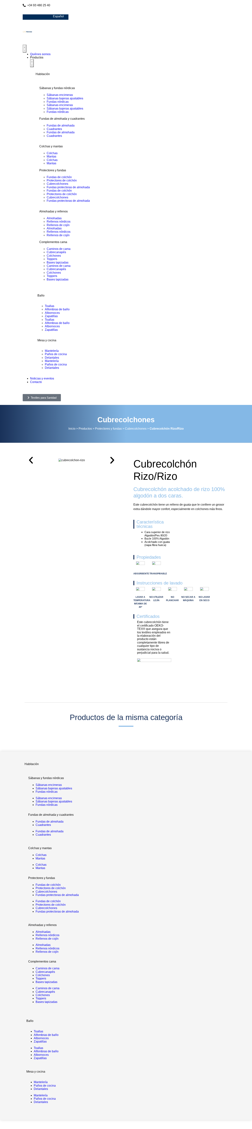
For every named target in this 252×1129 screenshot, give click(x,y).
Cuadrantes (54, 129)
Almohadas (54, 218)
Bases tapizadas (57, 262)
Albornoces (52, 312)
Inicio (71, 428)
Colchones (54, 255)
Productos (85, 428)
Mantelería (52, 350)
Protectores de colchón (62, 180)
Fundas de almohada (61, 125)
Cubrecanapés (56, 252)
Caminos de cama (58, 248)
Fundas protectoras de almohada (68, 187)
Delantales (52, 357)
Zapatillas (51, 316)
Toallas (49, 306)
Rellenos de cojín (58, 225)
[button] (30, 460)
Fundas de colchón (59, 177)
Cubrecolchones (57, 183)
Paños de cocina (56, 354)
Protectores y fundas (108, 428)
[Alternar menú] (24, 49)
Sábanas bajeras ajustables (65, 98)
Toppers (52, 259)
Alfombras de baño (57, 309)
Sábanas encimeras (60, 94)
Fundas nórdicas (58, 101)
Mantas (51, 156)
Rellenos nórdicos (58, 221)
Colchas (52, 153)
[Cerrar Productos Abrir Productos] (32, 63)
